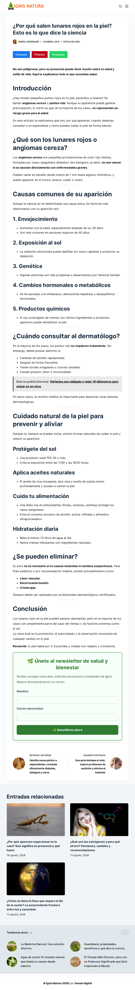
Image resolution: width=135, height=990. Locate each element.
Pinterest (39, 54)
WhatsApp (58, 54)
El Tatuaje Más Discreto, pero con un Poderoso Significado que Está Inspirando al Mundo (105, 961)
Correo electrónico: (30, 708)
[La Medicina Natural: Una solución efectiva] (12, 946)
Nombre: (23, 691)
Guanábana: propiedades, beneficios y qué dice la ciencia (104, 946)
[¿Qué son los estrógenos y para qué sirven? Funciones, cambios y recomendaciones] (99, 819)
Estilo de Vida (71, 41)
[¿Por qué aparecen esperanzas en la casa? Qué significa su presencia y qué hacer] (36, 819)
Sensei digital (83, 983)
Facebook (21, 54)
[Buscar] (120, 6)
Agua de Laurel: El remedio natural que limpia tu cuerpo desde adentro (43, 961)
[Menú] (126, 6)
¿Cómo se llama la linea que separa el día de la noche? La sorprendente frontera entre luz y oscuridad (35, 905)
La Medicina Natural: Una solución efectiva (42, 946)
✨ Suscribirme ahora (67, 730)
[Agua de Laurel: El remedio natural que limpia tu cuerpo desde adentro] (12, 962)
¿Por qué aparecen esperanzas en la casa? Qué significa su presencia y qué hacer (33, 846)
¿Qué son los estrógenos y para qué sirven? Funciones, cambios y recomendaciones (95, 846)
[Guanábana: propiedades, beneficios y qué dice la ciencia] (75, 946)
